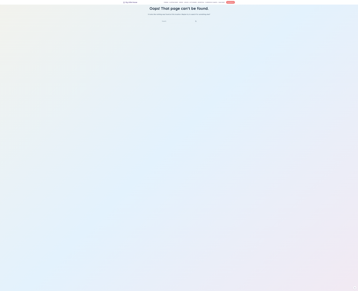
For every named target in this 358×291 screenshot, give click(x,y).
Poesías (166, 2)
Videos (181, 2)
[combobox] (177, 21)
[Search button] (196, 21)
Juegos (186, 2)
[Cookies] (355, 288)
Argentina (201, 2)
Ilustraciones (173, 2)
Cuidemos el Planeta (211, 2)
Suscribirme (230, 2)
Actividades (193, 2)
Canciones (221, 2)
